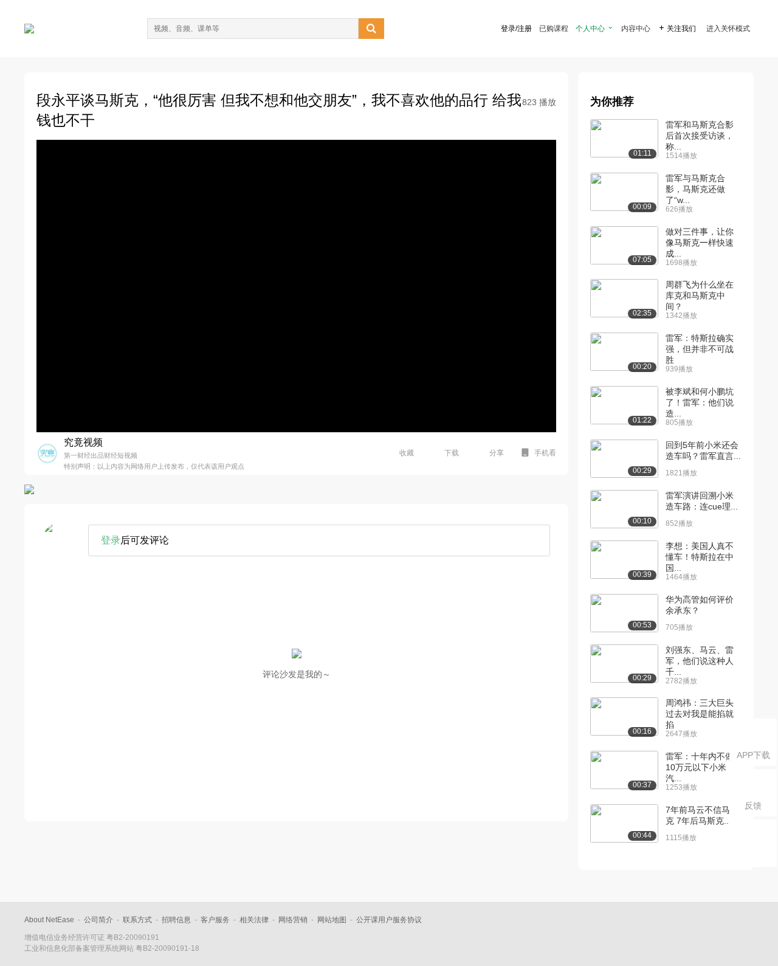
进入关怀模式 (728, 28)
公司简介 (98, 920)
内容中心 (635, 28)
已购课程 (553, 28)
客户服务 (215, 920)
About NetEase (49, 920)
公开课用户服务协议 (389, 920)
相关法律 (254, 920)
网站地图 (331, 920)
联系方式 (137, 920)
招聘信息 (176, 920)
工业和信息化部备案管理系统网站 (79, 948)
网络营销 (293, 920)
